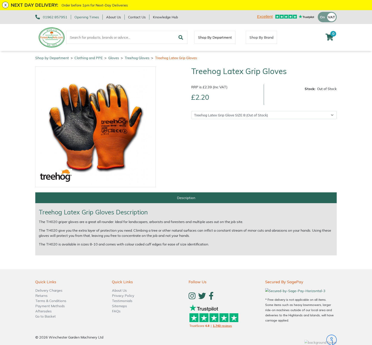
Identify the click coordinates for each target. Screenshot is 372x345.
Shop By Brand (261, 37)
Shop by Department (52, 58)
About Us (113, 17)
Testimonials (122, 301)
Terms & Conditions (50, 301)
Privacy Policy (123, 295)
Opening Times (86, 17)
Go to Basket (45, 316)
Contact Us (137, 17)
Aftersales (43, 311)
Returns (41, 295)
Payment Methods (50, 306)
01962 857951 (55, 17)
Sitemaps (119, 306)
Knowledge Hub (165, 17)
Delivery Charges (48, 290)
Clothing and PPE (88, 58)
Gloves (113, 58)
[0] (329, 38)
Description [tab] (186, 198)
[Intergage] (301, 340)
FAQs (116, 311)
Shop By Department (215, 37)
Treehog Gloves (137, 58)
